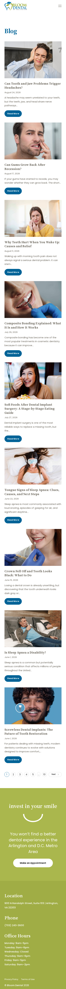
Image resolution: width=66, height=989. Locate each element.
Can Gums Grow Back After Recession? (24, 167)
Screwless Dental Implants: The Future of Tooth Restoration (28, 732)
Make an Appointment (33, 863)
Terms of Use (28, 979)
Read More (13, 113)
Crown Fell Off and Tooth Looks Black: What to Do (28, 573)
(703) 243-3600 (14, 925)
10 (44, 774)
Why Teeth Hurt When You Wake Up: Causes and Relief (32, 244)
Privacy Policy (11, 979)
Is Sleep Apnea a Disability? (25, 653)
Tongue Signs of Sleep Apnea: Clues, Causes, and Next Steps (31, 492)
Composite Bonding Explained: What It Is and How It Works (32, 325)
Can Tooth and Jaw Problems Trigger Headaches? (32, 86)
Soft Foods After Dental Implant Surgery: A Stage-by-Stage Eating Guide (29, 409)
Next (54, 774)
